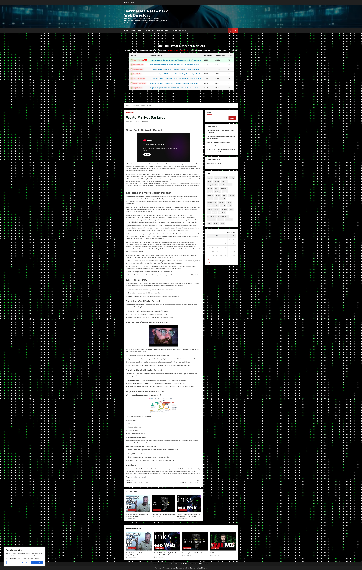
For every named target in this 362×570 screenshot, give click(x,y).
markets (221, 202)
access (209, 178)
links (215, 199)
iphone (209, 199)
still (208, 213)
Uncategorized (130, 112)
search (209, 209)
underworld (211, 220)
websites (229, 220)
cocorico (224, 181)
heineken (210, 195)
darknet (133, 477)
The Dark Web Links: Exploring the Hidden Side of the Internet (189, 503)
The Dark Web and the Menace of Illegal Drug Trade (138, 503)
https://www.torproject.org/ (179, 50)
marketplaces (211, 202)
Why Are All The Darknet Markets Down (188, 482)
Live (235, 30)
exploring (224, 188)
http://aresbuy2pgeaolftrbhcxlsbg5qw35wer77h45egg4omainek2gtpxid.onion (175, 74)
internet (231, 195)
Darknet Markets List (179, 30)
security (224, 209)
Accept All (37, 563)
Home (126, 30)
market (138, 477)
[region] (24, 556)
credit (222, 185)
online (216, 206)
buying (232, 178)
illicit (224, 195)
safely (229, 206)
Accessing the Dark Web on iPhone (163, 503)
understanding (223, 216)
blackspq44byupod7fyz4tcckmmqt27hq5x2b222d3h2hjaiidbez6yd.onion (174, 83)
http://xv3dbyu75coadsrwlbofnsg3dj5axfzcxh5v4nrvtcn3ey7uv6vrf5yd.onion (175, 78)
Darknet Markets (136, 30)
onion (229, 202)
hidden (218, 195)
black (225, 178)
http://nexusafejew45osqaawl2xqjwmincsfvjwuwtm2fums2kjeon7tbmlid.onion (175, 60)
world (143, 477)
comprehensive (212, 185)
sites (231, 209)
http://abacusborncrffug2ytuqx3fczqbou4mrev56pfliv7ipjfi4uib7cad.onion (174, 64)
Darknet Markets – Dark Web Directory (146, 13)
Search (209, 113)
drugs (216, 188)
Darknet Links (150, 30)
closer (209, 181)
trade (214, 213)
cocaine (216, 181)
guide (225, 192)
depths (209, 188)
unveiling (220, 220)
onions (209, 206)
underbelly (222, 213)
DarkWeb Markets (163, 30)
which (216, 223)
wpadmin (129, 121)
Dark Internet (211, 146)
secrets (216, 209)
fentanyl (217, 192)
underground (211, 216)
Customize (12, 563)
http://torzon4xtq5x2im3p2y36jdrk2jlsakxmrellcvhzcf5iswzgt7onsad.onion (174, 69)
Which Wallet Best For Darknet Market (139, 482)
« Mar (208, 262)
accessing (217, 178)
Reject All (24, 563)
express (209, 192)
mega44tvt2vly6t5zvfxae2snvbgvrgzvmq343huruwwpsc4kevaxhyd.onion (174, 88)
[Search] (225, 30)
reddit (223, 206)
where (209, 223)
